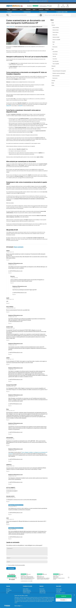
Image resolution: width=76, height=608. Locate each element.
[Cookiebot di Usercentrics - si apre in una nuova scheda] (7, 606)
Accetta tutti (63, 596)
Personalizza (62, 599)
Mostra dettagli (18, 605)
